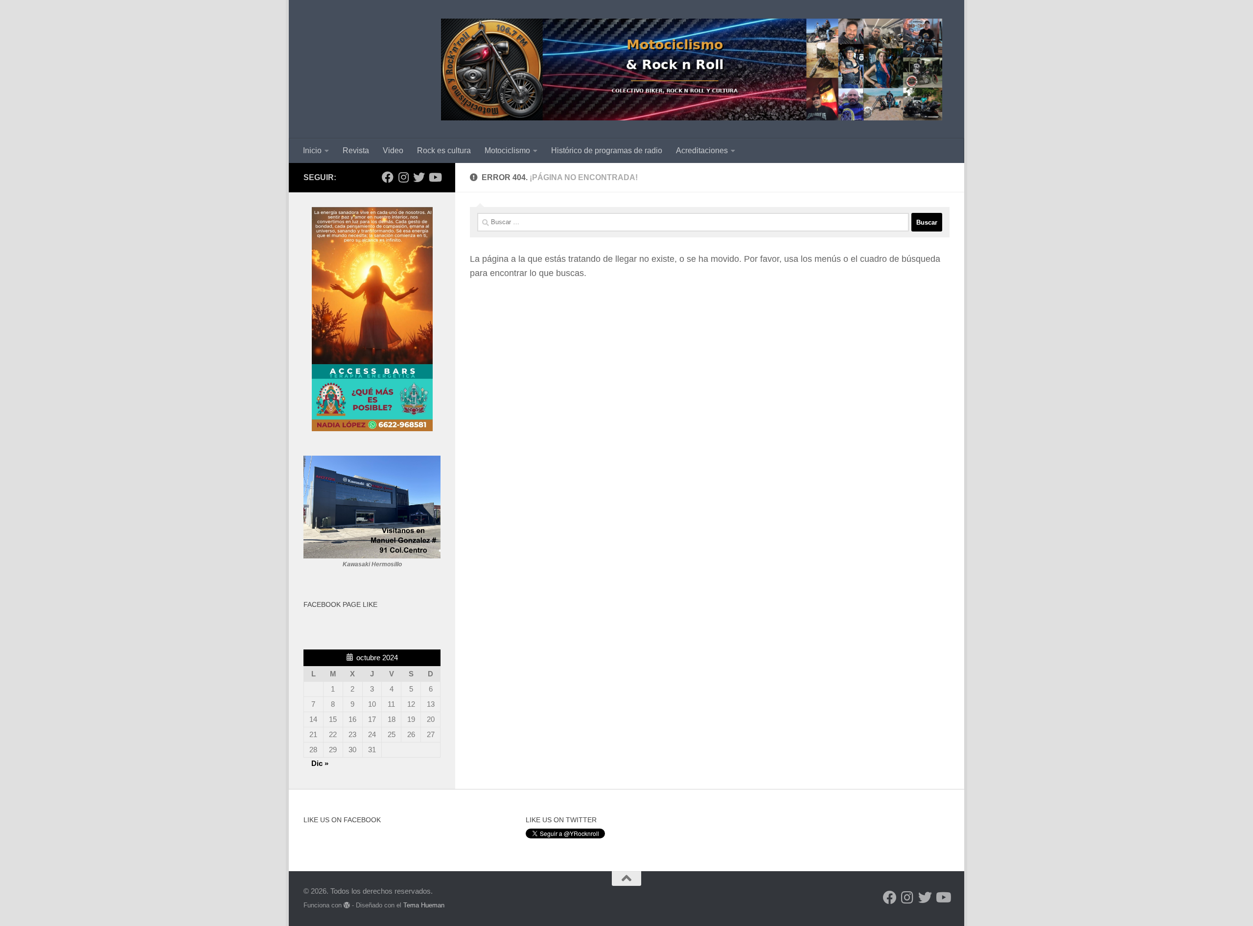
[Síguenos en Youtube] (435, 177)
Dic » (319, 763)
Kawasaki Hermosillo (372, 564)
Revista (356, 150)
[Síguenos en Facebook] (388, 177)
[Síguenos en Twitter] (419, 177)
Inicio (312, 150)
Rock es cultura (444, 150)
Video (393, 150)
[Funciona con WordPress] (347, 905)
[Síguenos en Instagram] (403, 177)
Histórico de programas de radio (606, 150)
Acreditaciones (702, 150)
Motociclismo (507, 150)
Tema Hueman (423, 905)
